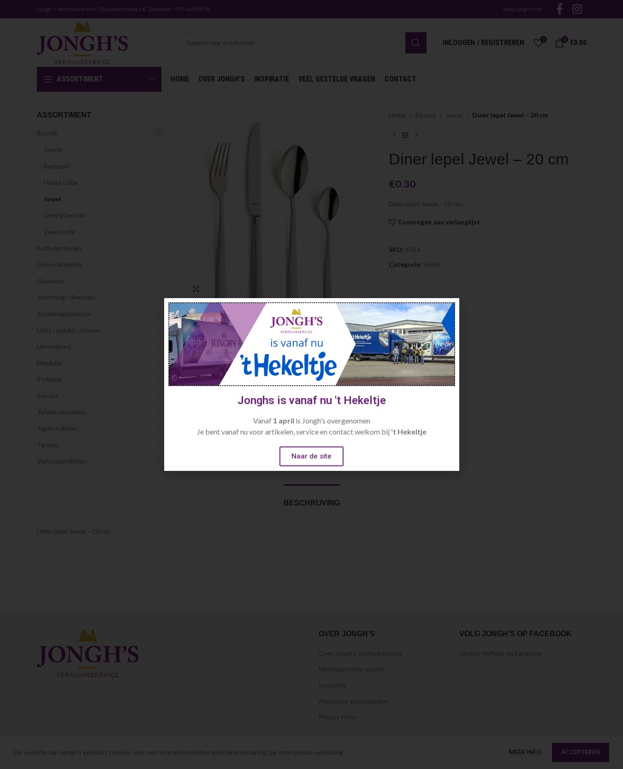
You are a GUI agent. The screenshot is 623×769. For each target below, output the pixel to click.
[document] (311, 384)
